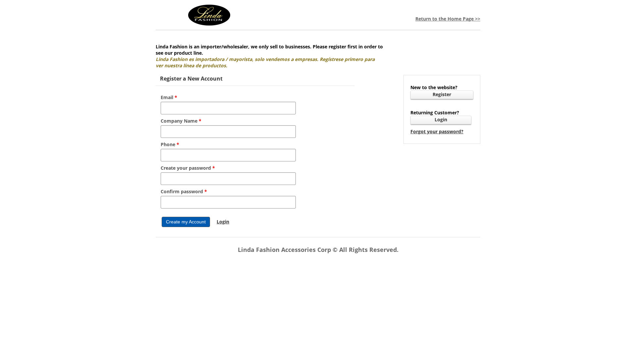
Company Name (181, 121)
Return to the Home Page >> (447, 19)
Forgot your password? (436, 131)
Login (441, 119)
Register (442, 94)
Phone (170, 144)
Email (169, 97)
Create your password (188, 168)
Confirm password (184, 191)
